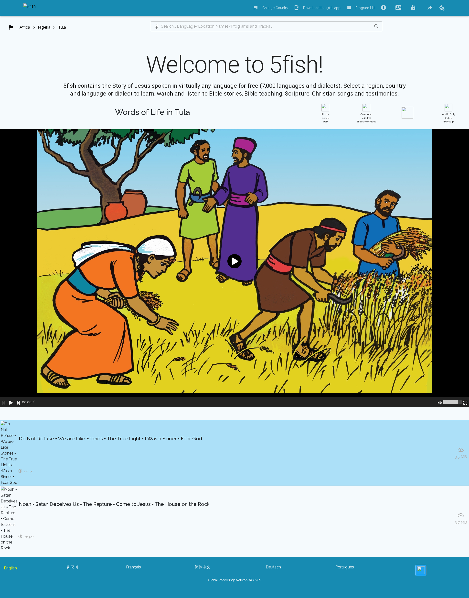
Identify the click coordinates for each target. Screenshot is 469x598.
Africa (25, 27)
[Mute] (439, 402)
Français (133, 567)
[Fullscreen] (465, 402)
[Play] (11, 402)
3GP (325, 118)
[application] (234, 268)
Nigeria (44, 27)
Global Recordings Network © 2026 (234, 580)
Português (344, 567)
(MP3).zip (448, 118)
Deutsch (273, 567)
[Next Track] (18, 402)
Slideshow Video (366, 118)
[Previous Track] (3, 402)
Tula (62, 27)
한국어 (72, 567)
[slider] (452, 402)
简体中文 (202, 567)
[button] (157, 26)
